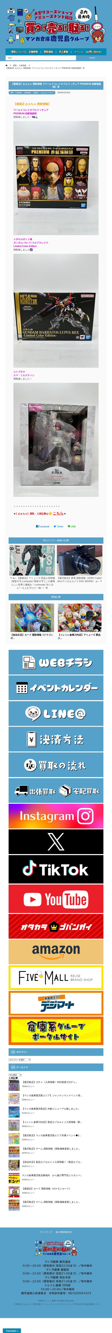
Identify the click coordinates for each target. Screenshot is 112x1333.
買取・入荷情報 (16, 93)
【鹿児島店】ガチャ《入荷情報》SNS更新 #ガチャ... (49, 1082)
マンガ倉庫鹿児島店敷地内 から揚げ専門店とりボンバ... (52, 1175)
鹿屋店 (36, 93)
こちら (58, 513)
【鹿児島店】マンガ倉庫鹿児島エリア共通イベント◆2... (51, 1135)
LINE (73, 526)
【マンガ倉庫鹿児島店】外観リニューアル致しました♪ (50, 1109)
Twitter (59, 526)
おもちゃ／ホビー (47, 93)
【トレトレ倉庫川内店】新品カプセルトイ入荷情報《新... (52, 1122)
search (92, 58)
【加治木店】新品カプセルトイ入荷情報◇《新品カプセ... (52, 1162)
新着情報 (27, 93)
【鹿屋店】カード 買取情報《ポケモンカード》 (46, 1188)
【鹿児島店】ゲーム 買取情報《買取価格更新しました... (51, 1148)
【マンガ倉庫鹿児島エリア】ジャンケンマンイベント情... (52, 1095)
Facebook (43, 526)
